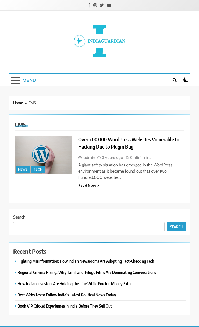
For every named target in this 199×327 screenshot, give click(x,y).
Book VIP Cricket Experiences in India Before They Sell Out (65, 306)
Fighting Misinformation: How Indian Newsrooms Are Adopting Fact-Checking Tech (86, 261)
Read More (87, 185)
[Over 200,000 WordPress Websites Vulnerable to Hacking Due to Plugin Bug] (43, 155)
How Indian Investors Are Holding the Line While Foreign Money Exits (74, 283)
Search (19, 217)
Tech (38, 169)
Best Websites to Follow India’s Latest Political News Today (67, 294)
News (23, 169)
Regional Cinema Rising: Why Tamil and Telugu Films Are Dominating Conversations (87, 272)
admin (89, 157)
